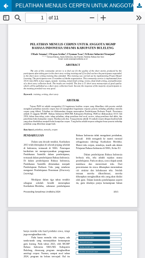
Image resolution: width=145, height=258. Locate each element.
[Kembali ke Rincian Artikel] (6, 6)
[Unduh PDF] (139, 6)
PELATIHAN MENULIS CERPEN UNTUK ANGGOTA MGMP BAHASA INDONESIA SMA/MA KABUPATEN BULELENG (80, 6)
